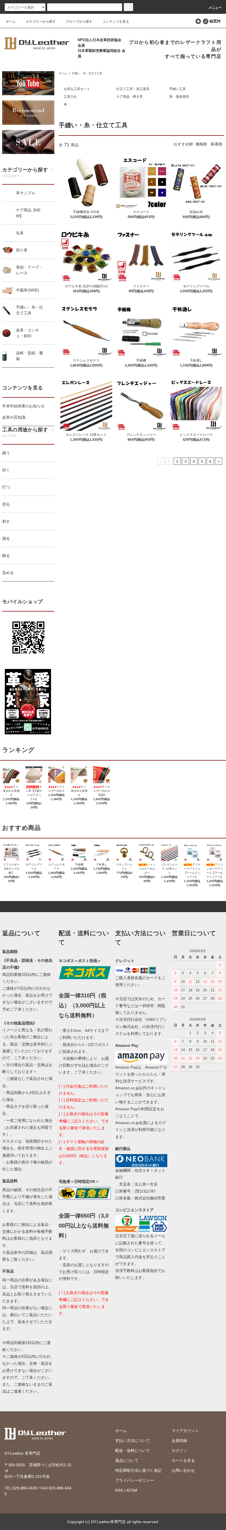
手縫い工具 (177, 89)
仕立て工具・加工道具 (132, 89)
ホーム (11, 21)
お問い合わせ (183, 1470)
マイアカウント (185, 1430)
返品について (126, 1460)
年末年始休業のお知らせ (23, 406)
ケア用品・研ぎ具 (129, 97)
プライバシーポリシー (134, 1480)
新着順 (216, 144)
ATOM (131, 1490)
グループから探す (79, 21)
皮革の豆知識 (13, 417)
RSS (119, 1490)
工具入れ (70, 97)
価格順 (201, 144)
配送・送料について (132, 1450)
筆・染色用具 (179, 97)
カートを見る (183, 1460)
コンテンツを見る (116, 21)
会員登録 (179, 1440)
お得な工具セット (77, 89)
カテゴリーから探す (41, 21)
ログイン (179, 1450)
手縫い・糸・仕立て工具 (86, 73)
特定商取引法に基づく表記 (138, 1470)
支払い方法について (132, 1440)
